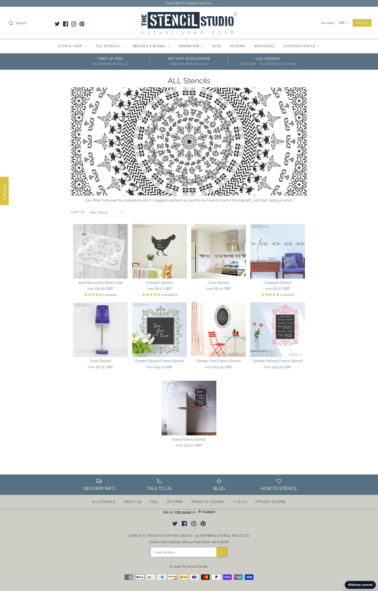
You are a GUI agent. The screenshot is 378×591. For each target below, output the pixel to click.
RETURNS (175, 502)
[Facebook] (65, 23)
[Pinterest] (81, 23)
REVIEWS (237, 46)
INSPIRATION (191, 46)
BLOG (216, 46)
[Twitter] (57, 23)
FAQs (154, 502)
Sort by (78, 212)
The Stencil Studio (194, 566)
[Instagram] (73, 23)
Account (327, 23)
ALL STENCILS (103, 502)
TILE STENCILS (110, 46)
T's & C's (239, 502)
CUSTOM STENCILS (301, 46)
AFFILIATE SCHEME (270, 502)
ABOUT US (132, 502)
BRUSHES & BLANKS (151, 46)
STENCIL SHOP (72, 46)
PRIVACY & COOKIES (208, 502)
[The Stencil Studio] (189, 14)
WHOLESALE (264, 46)
